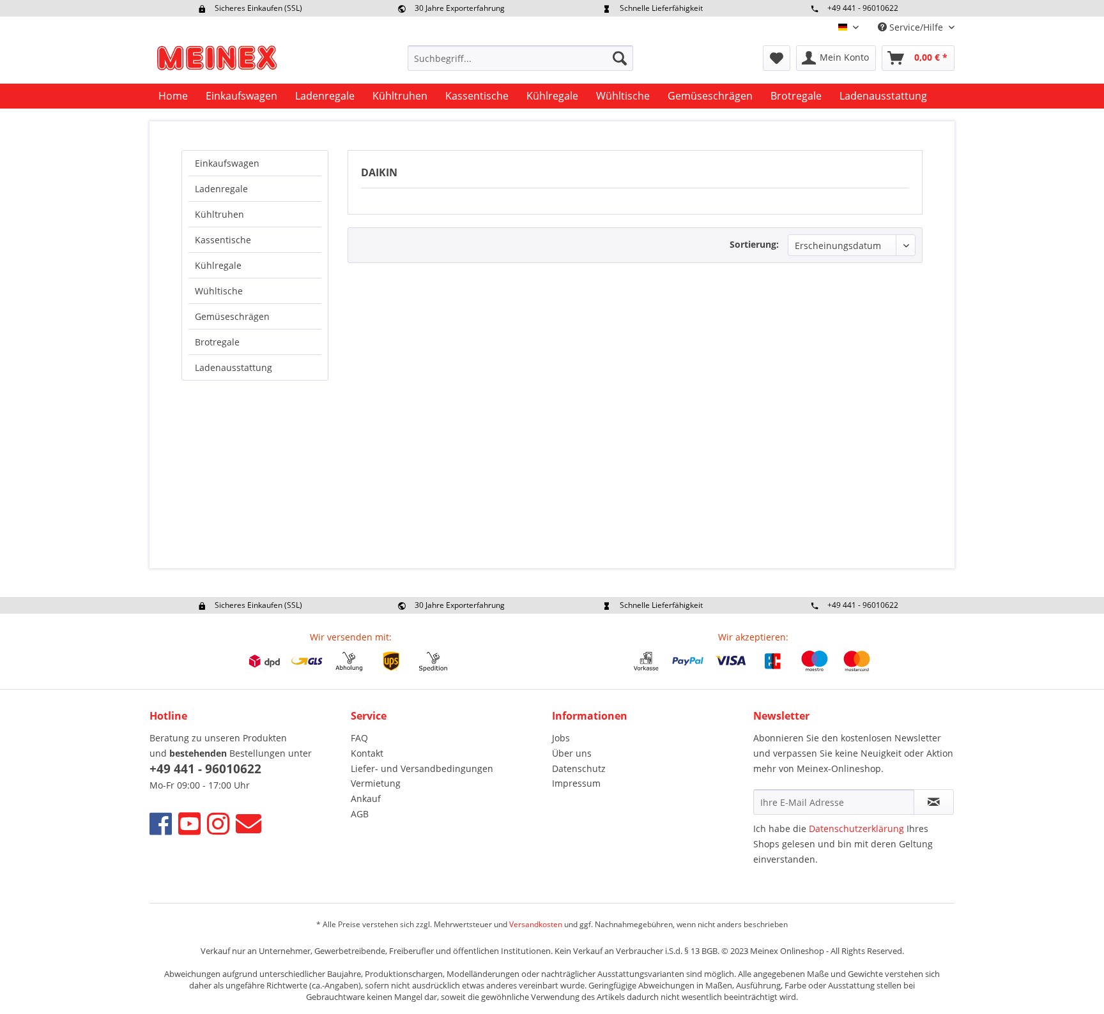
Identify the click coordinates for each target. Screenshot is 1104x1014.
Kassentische (223, 240)
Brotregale (217, 342)
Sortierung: (754, 244)
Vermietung (376, 783)
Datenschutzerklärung (856, 828)
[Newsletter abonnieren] (934, 802)
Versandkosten (535, 924)
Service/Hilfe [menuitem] (916, 27)
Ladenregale (221, 189)
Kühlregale (218, 265)
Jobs (561, 738)
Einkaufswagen (227, 163)
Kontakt (367, 753)
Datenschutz (579, 768)
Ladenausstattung (233, 367)
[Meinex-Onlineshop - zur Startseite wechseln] (216, 61)
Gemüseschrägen (232, 316)
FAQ (359, 738)
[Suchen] (619, 58)
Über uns (572, 753)
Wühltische (219, 291)
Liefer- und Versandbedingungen (422, 768)
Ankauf (366, 798)
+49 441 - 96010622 (862, 8)
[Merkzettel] (776, 58)
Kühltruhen (219, 214)
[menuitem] (520, 58)
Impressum (576, 783)
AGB (360, 814)
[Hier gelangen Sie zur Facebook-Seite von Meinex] (161, 823)
